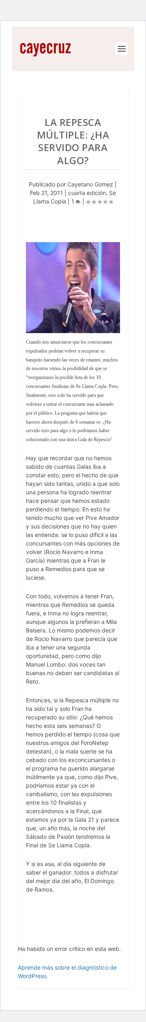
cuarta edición (87, 192)
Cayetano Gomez (90, 184)
